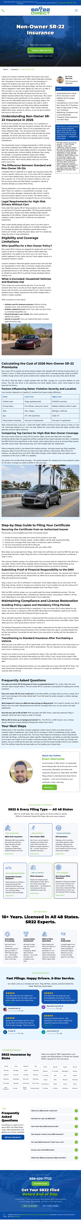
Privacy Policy (34, 1217)
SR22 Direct (24, 1217)
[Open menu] (76, 10)
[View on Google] (5, 1007)
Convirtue (17, 1219)
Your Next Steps (63, 120)
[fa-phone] (3, 12)
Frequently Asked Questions (67, 117)
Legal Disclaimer (45, 1217)
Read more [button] (10, 1025)
